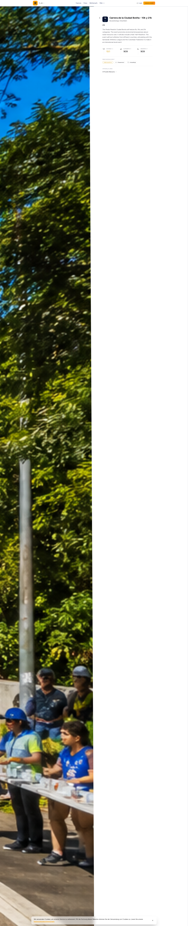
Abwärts (143, 48)
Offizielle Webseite (108, 72)
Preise (85, 3)
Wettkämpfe (93, 3)
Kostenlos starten (149, 3)
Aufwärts (126, 48)
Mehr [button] (101, 3)
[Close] (152, 920)
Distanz (108, 48)
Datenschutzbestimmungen (44, 921)
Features (78, 3)
